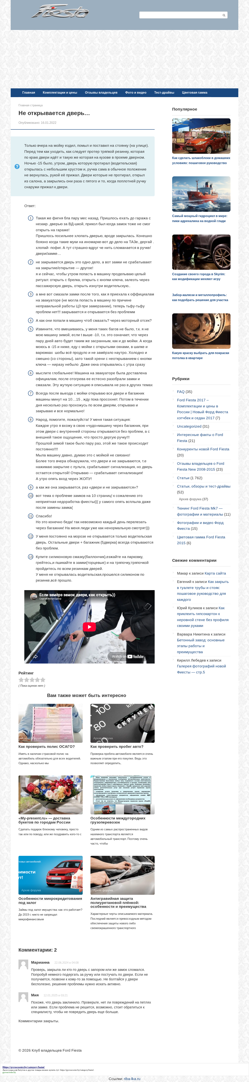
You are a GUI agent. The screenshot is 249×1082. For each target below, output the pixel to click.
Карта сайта (215, 573)
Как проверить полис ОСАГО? (46, 746)
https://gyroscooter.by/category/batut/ (77, 1070)
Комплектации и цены (60, 92)
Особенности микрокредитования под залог (50, 901)
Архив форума (190, 499)
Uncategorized (189, 426)
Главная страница (30, 105)
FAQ (181, 392)
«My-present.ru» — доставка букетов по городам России (44, 820)
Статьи (183, 478)
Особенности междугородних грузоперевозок (118, 820)
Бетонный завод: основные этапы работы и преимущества (201, 646)
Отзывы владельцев (101, 92)
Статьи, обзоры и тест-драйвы (204, 486)
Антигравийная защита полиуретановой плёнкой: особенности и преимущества (118, 903)
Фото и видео (135, 92)
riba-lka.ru (132, 1079)
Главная (28, 92)
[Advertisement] (124, 59)
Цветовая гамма (194, 92)
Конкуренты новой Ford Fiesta (203, 449)
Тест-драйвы (164, 92)
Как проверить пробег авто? (117, 746)
